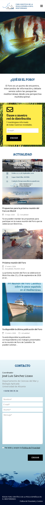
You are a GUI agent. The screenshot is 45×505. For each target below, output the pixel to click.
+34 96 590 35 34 (10, 391)
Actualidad (24, 214)
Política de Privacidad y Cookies (31, 501)
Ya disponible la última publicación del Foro (22, 329)
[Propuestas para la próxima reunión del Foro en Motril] (22, 181)
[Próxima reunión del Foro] (22, 243)
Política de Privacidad (31, 447)
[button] (41, 6)
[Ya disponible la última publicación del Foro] (22, 304)
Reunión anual (19, 269)
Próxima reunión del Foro (14, 262)
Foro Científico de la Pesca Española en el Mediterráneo (24, 6)
